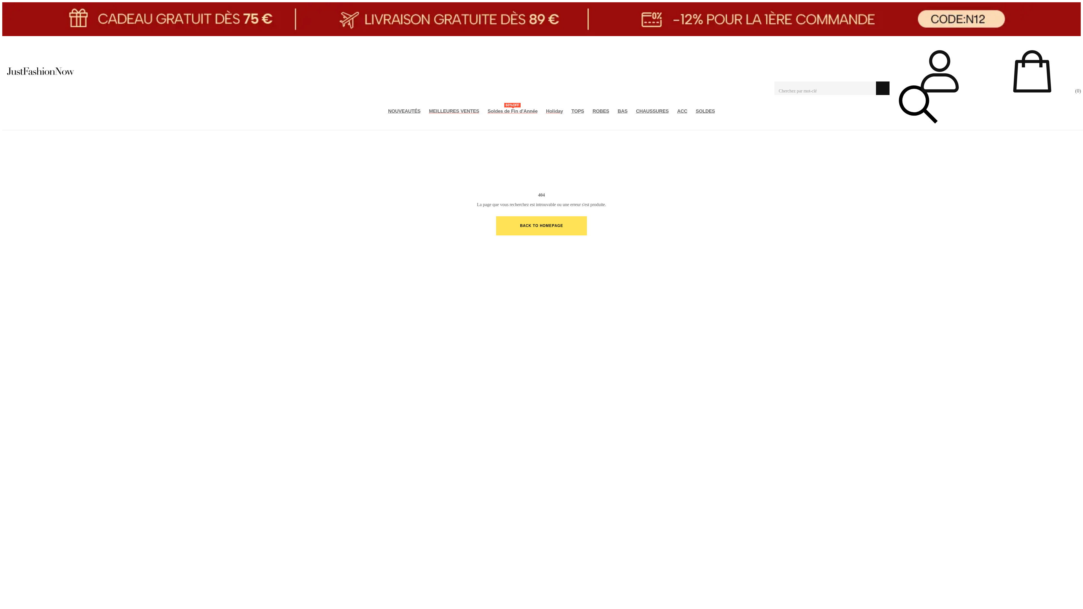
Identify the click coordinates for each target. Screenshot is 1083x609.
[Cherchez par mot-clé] (825, 88)
